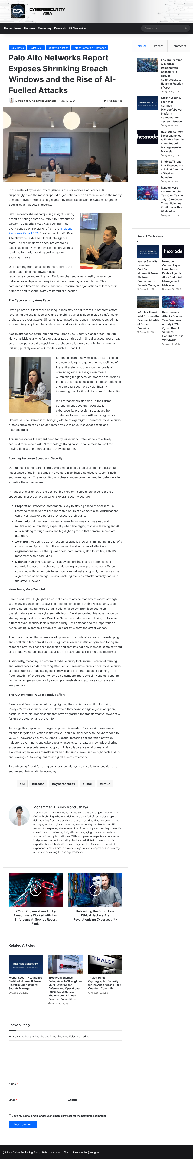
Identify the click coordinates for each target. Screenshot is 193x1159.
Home (8, 28)
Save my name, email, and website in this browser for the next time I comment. (59, 1115)
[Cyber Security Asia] (96, 11)
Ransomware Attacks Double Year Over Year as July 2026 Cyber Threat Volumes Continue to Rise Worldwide (172, 199)
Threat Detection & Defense (89, 47)
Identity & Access (58, 47)
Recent (158, 46)
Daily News (17, 47)
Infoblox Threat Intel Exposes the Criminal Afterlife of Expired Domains (172, 169)
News (17, 28)
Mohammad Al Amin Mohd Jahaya (34, 100)
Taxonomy (44, 28)
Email (88, 784)
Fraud (106, 784)
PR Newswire (77, 28)
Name (13, 1083)
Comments (179, 46)
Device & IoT (36, 47)
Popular (141, 46)
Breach (39, 784)
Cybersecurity (64, 784)
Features (29, 28)
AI (23, 784)
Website (72, 1099)
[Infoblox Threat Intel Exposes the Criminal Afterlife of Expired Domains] (147, 167)
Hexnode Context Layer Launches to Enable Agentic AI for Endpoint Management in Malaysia (172, 273)
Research (60, 28)
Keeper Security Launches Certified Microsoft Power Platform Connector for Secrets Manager (172, 109)
